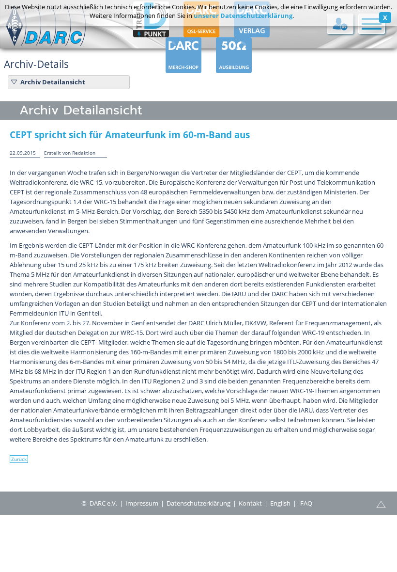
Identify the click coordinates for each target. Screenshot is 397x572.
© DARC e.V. (99, 503)
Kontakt (250, 503)
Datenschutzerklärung (198, 503)
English (280, 503)
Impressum (141, 503)
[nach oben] (381, 503)
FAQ (306, 503)
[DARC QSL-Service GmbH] (201, 33)
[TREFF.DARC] (151, 33)
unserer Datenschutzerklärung (243, 15)
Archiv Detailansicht (52, 82)
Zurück (19, 459)
